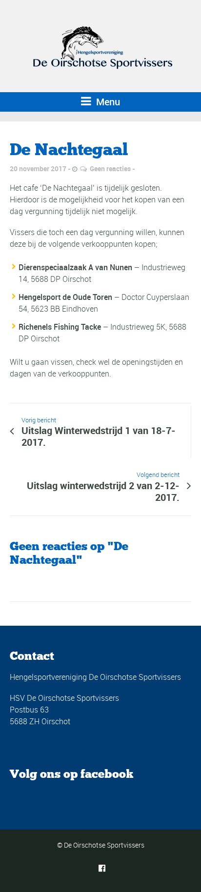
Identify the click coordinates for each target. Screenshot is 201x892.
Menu (107, 101)
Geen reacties (110, 168)
